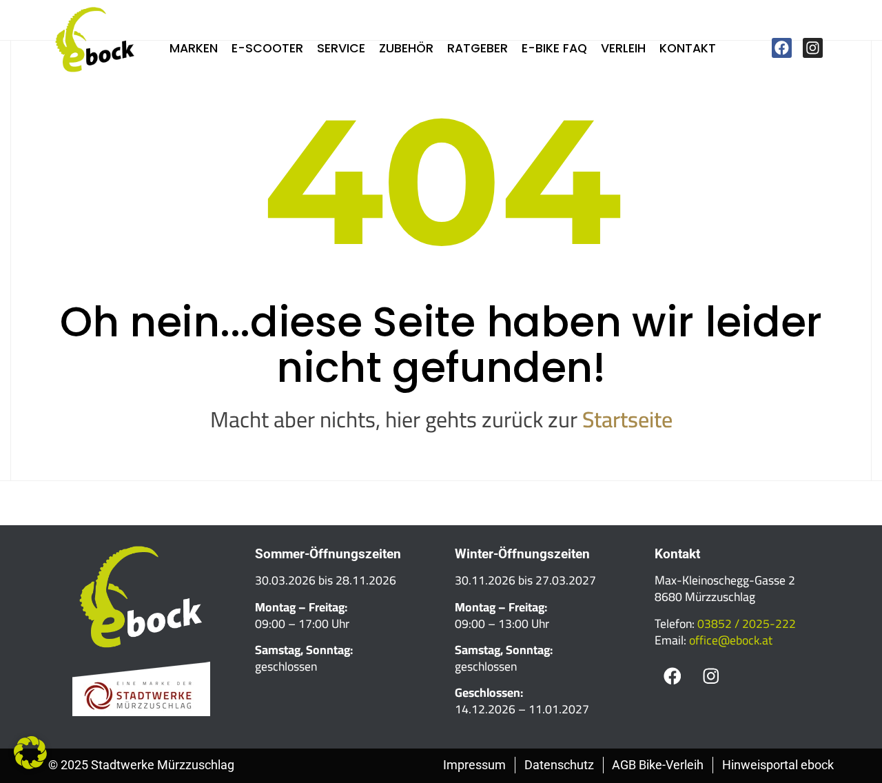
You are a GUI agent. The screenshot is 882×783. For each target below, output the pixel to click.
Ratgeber (477, 48)
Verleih (623, 48)
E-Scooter (267, 48)
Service (341, 48)
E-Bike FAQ (554, 48)
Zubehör (406, 48)
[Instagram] (813, 48)
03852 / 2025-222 (746, 623)
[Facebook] (782, 48)
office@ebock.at (730, 640)
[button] (30, 752)
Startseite (627, 419)
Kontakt (687, 48)
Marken (194, 48)
